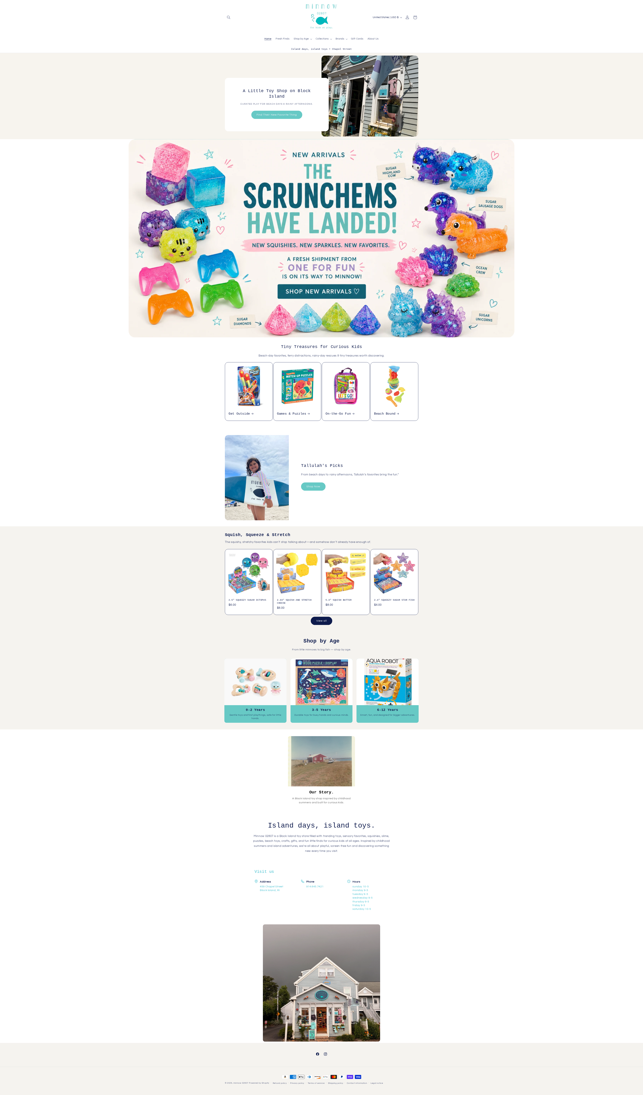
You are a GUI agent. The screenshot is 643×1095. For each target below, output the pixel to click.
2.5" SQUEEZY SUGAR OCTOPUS (247, 600)
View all (321, 620)
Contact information (357, 1083)
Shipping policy (335, 1083)
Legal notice (377, 1083)
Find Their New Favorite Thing (277, 114)
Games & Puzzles (291, 414)
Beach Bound (385, 414)
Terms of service (316, 1083)
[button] (229, 17)
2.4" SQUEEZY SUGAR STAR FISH (394, 600)
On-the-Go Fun (338, 414)
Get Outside (239, 414)
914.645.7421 (315, 886)
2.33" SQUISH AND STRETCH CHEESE (294, 601)
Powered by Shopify (259, 1083)
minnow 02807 (240, 1083)
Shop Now (313, 486)
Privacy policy (297, 1083)
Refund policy (280, 1083)
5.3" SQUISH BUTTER (338, 600)
